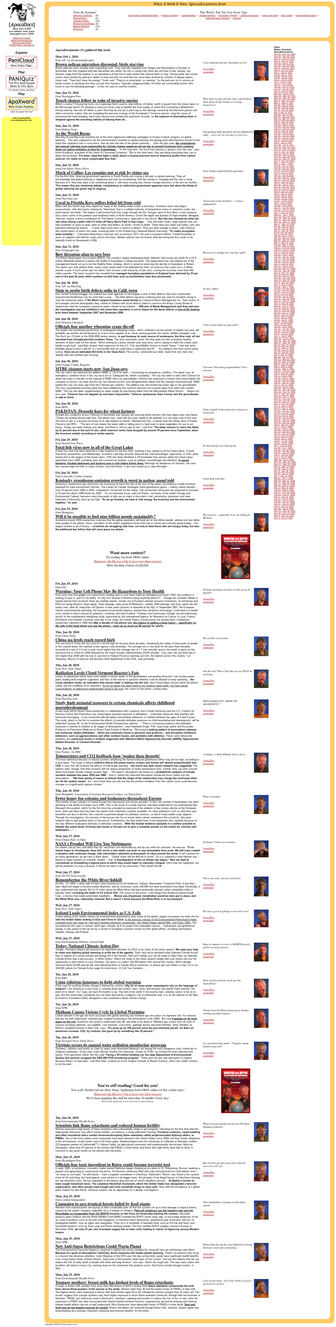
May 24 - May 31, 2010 (285, 217)
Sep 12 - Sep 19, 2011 (284, 59)
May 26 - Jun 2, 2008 (284, 460)
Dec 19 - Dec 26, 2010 (284, 147)
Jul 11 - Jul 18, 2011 (283, 80)
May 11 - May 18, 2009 (285, 343)
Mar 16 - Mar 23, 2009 (284, 362)
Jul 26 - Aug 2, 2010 (283, 196)
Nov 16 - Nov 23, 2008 (284, 401)
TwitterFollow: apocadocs (22, 45)
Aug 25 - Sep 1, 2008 (284, 429)
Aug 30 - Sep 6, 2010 (284, 185)
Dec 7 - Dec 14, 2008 (284, 394)
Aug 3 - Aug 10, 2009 (284, 315)
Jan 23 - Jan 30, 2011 (284, 136)
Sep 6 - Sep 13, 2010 (284, 182)
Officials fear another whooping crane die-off (94, 326)
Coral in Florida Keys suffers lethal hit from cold (98, 202)
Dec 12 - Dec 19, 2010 (284, 150)
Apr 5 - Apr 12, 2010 (283, 233)
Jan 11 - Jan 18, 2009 (284, 383)
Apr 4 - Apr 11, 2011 (283, 112)
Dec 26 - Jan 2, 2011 (284, 145)
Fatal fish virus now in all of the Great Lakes (94, 447)
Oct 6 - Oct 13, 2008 (283, 415)
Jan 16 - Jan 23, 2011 (284, 138)
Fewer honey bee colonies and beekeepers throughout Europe (108, 798)
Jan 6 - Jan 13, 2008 (283, 506)
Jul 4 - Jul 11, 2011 (282, 82)
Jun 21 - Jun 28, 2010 (284, 208)
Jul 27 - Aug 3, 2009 (283, 317)
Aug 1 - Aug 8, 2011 (283, 73)
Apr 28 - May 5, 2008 (284, 469)
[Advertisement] (21, 183)
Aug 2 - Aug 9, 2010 (283, 194)
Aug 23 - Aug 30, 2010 (284, 187)
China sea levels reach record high (85, 640)
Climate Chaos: (81, 21)
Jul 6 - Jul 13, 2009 (283, 324)
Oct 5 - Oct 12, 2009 (283, 294)
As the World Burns (72, 133)
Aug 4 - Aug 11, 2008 (283, 436)
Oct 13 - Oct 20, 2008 (284, 413)
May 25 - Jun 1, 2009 (284, 338)
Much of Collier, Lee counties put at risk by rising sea (102, 172)
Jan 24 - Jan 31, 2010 (284, 257)
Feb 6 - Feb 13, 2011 (284, 131)
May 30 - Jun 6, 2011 (284, 94)
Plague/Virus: (80, 18)
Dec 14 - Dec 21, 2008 (284, 392)
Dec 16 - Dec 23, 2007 (284, 513)
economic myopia (228, 15)
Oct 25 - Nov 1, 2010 (284, 166)
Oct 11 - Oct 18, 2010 (284, 171)
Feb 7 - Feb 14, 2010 (284, 252)
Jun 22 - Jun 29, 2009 (284, 329)
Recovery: (78, 29)
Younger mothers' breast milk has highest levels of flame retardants (114, 1282)
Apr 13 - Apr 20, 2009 (284, 352)
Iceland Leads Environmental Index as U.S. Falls (98, 913)
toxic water (286, 15)
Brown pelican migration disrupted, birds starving (99, 64)
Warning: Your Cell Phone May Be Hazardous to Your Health (109, 591)
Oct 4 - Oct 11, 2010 (283, 173)
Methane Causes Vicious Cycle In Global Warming (100, 1012)
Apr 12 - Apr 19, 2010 (284, 231)
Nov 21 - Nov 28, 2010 (284, 157)
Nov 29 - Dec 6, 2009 (284, 275)
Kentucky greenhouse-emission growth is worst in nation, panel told (114, 480)
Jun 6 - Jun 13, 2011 (283, 91)
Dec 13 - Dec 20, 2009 (284, 271)
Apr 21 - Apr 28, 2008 (284, 471)
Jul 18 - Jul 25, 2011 (283, 77)
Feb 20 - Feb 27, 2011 (284, 126)
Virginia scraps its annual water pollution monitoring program (110, 1045)
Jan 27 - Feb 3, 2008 (284, 499)
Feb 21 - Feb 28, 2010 (284, 247)
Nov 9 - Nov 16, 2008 (284, 404)
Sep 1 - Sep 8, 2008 (283, 427)
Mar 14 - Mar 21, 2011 (284, 119)
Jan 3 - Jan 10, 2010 (283, 264)
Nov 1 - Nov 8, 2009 (283, 285)
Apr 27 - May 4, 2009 (284, 348)
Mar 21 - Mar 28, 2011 (284, 117)
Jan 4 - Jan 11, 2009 (283, 385)
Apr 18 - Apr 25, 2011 (284, 108)
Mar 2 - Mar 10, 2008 (284, 488)
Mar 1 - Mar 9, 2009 (283, 366)
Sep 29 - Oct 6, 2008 (284, 418)
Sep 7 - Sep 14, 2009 (284, 303)
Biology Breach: (81, 26)
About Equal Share (22, 43)
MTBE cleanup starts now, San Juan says (91, 369)
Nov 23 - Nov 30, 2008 (284, 399)
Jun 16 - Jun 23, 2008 (284, 453)
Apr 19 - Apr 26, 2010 (284, 229)
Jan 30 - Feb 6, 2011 (283, 133)
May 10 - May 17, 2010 (285, 222)
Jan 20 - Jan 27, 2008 (284, 502)
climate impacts (207, 15)
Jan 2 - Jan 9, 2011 (283, 143)
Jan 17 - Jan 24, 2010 (284, 259)
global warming (170, 15)
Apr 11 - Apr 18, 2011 (284, 110)
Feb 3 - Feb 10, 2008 (284, 497)
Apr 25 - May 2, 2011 (284, 105)
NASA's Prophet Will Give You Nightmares (93, 843)
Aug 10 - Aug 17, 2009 (284, 313)
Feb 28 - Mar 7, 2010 (284, 245)
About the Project (22, 38)
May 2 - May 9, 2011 (283, 103)
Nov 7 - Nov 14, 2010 (284, 161)
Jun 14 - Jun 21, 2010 (284, 210)
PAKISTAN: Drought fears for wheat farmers (95, 411)
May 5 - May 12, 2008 (284, 467)
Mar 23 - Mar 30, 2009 (284, 359)
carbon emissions (249, 15)
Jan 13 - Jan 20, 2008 (284, 504)
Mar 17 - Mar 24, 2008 (284, 483)
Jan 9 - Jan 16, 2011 (283, 140)
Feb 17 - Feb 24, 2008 (284, 492)
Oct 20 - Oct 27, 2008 (284, 411)
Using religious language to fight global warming (98, 982)
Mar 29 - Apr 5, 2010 (283, 236)
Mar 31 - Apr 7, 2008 (283, 478)
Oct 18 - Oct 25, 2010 (284, 168)
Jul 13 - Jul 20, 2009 (283, 322)
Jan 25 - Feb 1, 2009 (284, 378)
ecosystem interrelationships (143, 15)
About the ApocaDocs (21, 40)
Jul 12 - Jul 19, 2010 (283, 201)
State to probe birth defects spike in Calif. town (96, 290)
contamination (188, 15)
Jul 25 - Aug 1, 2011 (283, 75)
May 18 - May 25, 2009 (285, 341)
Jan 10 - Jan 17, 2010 (284, 261)
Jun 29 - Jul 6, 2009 (283, 327)
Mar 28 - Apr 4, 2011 (283, 115)
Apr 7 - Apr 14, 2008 (283, 476)
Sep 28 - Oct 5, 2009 (284, 296)
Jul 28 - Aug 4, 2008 (283, 439)
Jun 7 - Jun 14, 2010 (283, 213)
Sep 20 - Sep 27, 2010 (284, 178)
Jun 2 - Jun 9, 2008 (283, 457)
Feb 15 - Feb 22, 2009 (284, 371)
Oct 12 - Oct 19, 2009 (284, 292)
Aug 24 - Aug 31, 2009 (284, 308)
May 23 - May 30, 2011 (285, 96)
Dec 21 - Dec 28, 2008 (284, 390)
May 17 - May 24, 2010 (285, 220)
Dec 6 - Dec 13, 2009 (284, 273)
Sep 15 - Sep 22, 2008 (284, 422)
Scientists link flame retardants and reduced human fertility (107, 1125)
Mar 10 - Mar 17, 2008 (284, 485)
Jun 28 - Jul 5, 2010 (283, 206)
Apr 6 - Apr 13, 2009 (283, 355)
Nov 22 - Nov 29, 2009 (284, 278)
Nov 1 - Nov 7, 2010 (283, 164)
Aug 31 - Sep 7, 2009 (284, 306)
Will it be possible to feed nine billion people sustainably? (105, 516)
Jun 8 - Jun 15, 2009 (283, 334)
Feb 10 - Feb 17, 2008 (284, 495)
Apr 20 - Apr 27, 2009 (284, 350)
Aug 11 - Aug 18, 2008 (284, 434)
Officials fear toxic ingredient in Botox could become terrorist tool (112, 1164)
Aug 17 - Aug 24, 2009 (284, 310)
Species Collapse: (82, 15)
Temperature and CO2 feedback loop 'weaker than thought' (107, 756)
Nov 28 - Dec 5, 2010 (284, 154)
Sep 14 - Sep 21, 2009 (284, 301)
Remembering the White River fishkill (88, 880)
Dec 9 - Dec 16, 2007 (284, 516)
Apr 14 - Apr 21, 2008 (284, 474)
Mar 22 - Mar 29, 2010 (284, 238)
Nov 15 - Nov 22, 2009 (284, 280)
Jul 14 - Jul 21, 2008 (283, 443)
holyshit (237, 18)
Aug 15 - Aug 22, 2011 (284, 68)
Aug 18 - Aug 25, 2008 (284, 432)
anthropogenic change (218, 18)
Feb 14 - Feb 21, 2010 (284, 250)
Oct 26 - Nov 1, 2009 (284, 287)
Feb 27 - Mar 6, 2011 (284, 124)
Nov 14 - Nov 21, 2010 (284, 159)
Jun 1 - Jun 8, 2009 (283, 336)
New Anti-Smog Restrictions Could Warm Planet (98, 1246)
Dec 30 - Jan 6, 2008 (284, 509)
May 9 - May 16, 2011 (284, 101)
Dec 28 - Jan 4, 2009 (284, 387)
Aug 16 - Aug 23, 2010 (284, 189)
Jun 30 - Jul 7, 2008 (283, 448)
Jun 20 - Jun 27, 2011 (284, 87)
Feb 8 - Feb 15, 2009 (284, 373)
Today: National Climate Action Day (87, 946)
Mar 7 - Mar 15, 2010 (284, 243)
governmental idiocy (306, 15)
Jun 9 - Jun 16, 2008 (283, 455)
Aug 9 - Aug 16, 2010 (284, 192)
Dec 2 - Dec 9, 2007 (283, 518)
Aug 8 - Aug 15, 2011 (283, 70)
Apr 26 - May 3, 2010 (284, 227)
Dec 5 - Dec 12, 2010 (284, 152)
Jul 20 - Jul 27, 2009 (283, 320)
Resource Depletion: (84, 23)
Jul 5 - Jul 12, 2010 (283, 203)
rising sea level (270, 15)
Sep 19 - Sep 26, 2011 (284, 56)
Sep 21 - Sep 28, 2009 (284, 299)
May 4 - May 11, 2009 (284, 345)
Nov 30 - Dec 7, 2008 (284, 397)
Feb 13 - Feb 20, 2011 (284, 129)
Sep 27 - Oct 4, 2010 (284, 175)
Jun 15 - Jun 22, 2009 (284, 331)
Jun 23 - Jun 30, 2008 (284, 450)
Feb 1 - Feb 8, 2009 (283, 376)
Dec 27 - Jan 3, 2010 (284, 266)
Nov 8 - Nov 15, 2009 (284, 282)
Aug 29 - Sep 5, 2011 (284, 63)
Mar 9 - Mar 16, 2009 (284, 364)
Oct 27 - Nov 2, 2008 (284, 408)
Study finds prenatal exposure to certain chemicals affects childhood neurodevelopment (115, 704)
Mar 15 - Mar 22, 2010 (284, 240)
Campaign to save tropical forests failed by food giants (102, 1204)
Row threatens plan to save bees (82, 254)
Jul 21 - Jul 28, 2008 (283, 441)
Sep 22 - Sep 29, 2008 (284, 420)
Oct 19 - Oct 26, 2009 (284, 289)
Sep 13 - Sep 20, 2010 (284, 180)
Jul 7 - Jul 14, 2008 (283, 446)
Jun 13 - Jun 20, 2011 (284, 89)
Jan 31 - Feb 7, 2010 (284, 254)
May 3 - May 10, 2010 (284, 224)
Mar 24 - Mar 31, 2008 (284, 481)
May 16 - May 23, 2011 (285, 98)
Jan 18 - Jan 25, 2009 (284, 380)
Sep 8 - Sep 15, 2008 (284, 425)
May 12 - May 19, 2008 (285, 464)
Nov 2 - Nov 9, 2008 (283, 406)
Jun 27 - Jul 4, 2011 (283, 84)
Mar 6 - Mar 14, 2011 (284, 122)
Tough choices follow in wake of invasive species (96, 100)
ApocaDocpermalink (208, 70)
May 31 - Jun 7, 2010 (284, 215)
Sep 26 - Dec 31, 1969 (284, 54)
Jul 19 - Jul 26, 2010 (283, 199)
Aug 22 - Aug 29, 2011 (284, 66)
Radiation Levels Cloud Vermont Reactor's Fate (97, 673)
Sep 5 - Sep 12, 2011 (284, 61)
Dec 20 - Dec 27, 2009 (284, 268)
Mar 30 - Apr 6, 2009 (283, 357)
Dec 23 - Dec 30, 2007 (284, 511)
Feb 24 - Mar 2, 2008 (284, 490)
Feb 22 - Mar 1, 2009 (284, 369)
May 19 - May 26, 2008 (285, 462)
